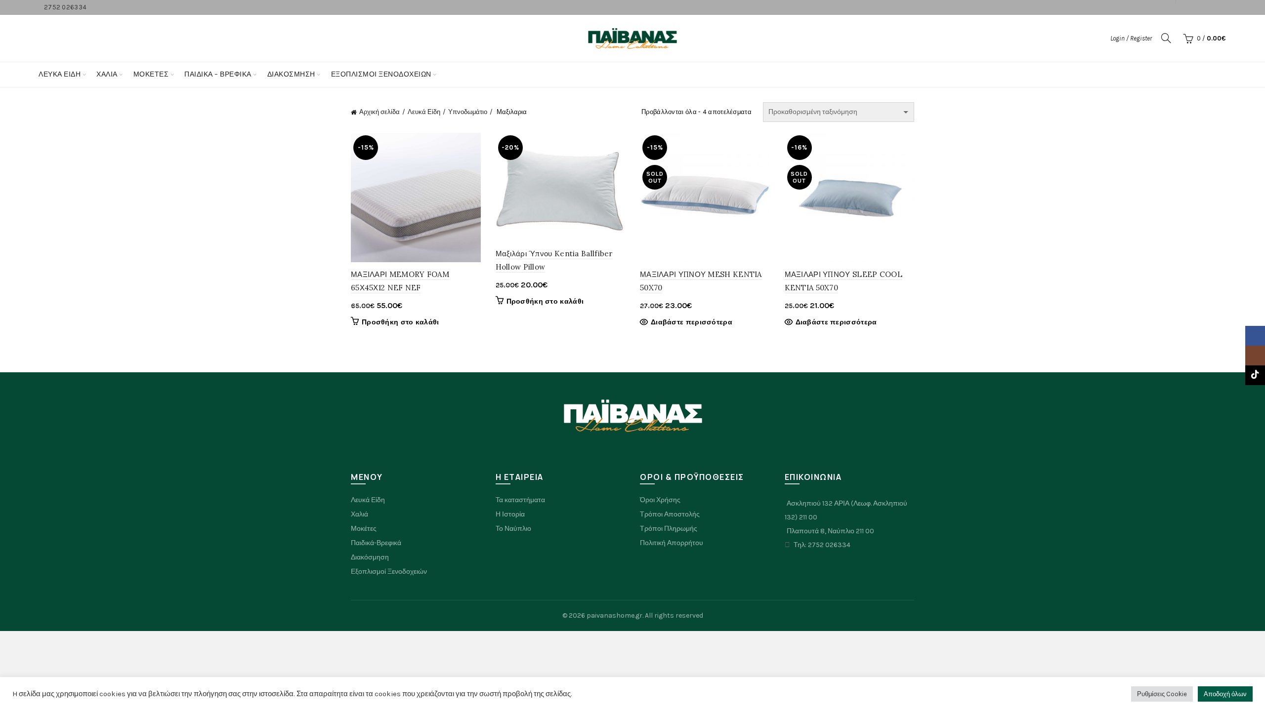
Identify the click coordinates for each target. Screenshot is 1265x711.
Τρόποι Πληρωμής (668, 528)
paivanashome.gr (614, 615)
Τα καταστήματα (520, 500)
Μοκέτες (364, 528)
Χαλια (107, 74)
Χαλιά (359, 514)
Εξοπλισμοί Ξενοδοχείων (381, 74)
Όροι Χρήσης (660, 500)
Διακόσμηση (291, 74)
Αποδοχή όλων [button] (1225, 694)
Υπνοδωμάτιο (467, 112)
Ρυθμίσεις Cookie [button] (1162, 694)
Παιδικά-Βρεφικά (376, 543)
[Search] (1166, 38)
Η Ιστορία (510, 514)
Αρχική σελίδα (379, 112)
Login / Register (1131, 38)
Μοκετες (151, 74)
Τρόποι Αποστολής (670, 514)
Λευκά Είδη (60, 74)
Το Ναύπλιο (513, 528)
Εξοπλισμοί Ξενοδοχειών (389, 571)
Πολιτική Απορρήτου (671, 543)
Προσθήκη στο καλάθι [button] (400, 322)
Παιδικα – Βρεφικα (218, 74)
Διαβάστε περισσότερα (691, 322)
